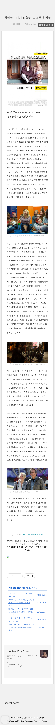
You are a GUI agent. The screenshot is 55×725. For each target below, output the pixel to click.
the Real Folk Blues (18, 651)
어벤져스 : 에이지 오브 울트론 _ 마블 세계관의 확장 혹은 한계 (21, 627)
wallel (41, 717)
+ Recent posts (10, 702)
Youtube (37, 721)
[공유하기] (16, 576)
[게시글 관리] (19, 576)
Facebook (29, 721)
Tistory (24, 717)
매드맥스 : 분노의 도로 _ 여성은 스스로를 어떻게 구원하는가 (21, 612)
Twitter (21, 721)
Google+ (44, 721)
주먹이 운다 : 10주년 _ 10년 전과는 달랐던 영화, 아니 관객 (21, 602)
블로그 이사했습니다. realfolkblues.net (22, 657)
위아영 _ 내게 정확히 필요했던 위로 (27, 17)
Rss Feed (10, 721)
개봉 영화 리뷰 (15, 588)
